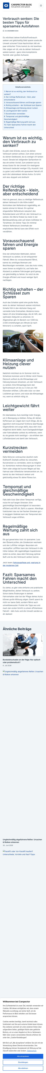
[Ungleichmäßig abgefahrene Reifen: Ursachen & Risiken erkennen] (23, 753)
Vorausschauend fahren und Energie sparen (22, 102)
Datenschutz (31, 1051)
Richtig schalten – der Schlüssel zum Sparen (23, 105)
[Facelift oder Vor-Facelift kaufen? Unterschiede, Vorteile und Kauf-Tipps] (23, 933)
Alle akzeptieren (23, 1056)
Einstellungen (23, 1062)
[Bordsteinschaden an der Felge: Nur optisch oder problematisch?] (23, 645)
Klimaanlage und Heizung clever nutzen (21, 108)
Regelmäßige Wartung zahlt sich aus (19, 122)
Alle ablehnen (23, 1068)
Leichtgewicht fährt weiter (15, 111)
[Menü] (41, 5)
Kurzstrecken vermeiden (14, 114)
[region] (23, 1035)
